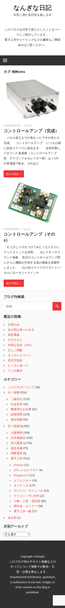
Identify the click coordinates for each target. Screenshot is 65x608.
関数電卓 (17, 453)
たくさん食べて (18, 365)
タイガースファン (19, 355)
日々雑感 (14, 426)
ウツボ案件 (15, 370)
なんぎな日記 (33, 7)
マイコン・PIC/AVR (26, 496)
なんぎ (27, 125)
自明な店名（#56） (21, 345)
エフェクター (22, 480)
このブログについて (21, 387)
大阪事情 (17, 432)
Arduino (18, 465)
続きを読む (12, 174)
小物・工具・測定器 (27, 501)
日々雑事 (14, 392)
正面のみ (14, 324)
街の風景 (17, 443)
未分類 (12, 517)
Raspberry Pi (21, 475)
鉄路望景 (17, 414)
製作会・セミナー (25, 506)
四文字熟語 (15, 360)
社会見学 (17, 404)
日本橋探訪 (18, 438)
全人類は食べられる (21, 329)
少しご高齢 (15, 350)
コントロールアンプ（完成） (31, 130)
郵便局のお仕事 (21, 409)
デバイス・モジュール (28, 490)
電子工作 (17, 458)
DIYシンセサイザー (26, 470)
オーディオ (21, 485)
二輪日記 (17, 399)
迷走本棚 (17, 448)
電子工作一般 (22, 511)
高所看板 (14, 335)
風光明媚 (17, 419)
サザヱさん (15, 340)
